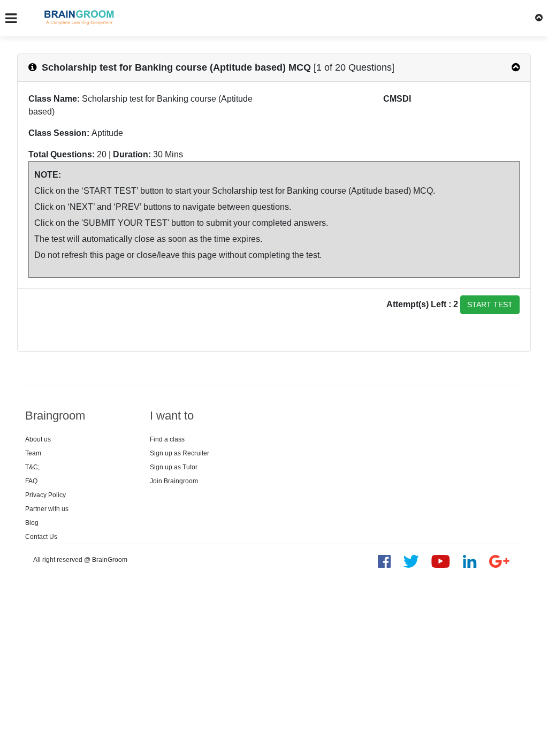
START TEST (490, 304)
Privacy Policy (45, 495)
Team (33, 453)
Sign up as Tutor (173, 467)
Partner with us (46, 509)
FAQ (31, 481)
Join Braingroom (174, 481)
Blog (32, 523)
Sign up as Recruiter (179, 453)
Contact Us (41, 536)
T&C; (32, 467)
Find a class (167, 439)
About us (38, 439)
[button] (539, 17)
